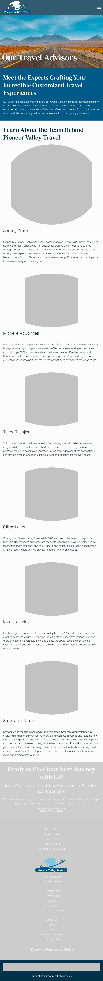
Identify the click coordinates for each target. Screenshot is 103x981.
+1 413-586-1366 (52, 881)
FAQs (52, 929)
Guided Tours (52, 829)
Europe (53, 900)
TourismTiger (66, 975)
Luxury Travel (52, 834)
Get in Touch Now (52, 811)
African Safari (52, 905)
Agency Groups (52, 843)
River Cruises (52, 895)
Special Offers (52, 839)
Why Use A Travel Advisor (52, 848)
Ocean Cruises (53, 890)
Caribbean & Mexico (53, 910)
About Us (52, 919)
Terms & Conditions (52, 934)
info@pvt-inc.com (52, 876)
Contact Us (52, 939)
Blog (52, 924)
